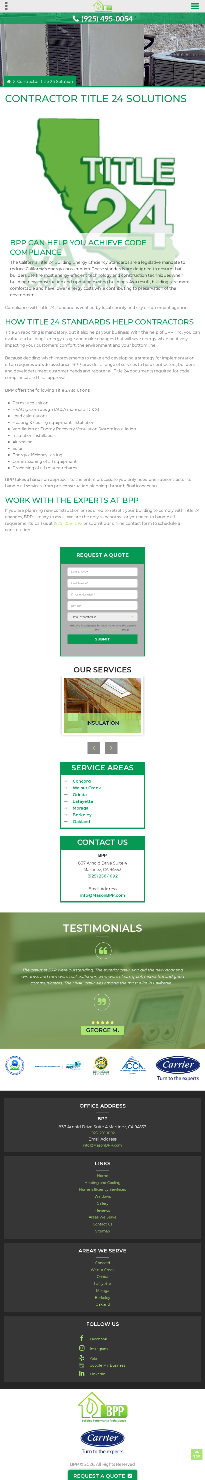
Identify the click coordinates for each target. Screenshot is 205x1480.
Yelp (93, 1358)
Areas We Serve (102, 1217)
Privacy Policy (85, 629)
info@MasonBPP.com (102, 895)
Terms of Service (110, 629)
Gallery (102, 1203)
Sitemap (102, 1231)
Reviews (102, 1210)
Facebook (98, 1339)
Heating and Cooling (102, 1183)
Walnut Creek (87, 788)
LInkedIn (98, 1374)
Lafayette (83, 801)
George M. (102, 1030)
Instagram (99, 1349)
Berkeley (82, 815)
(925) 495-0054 (106, 18)
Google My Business (107, 1365)
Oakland (81, 821)
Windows (102, 1196)
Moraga (80, 808)
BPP (102, 855)
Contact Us (102, 1224)
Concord (82, 781)
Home (102, 1176)
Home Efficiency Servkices (102, 1189)
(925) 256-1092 (68, 523)
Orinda (80, 794)
